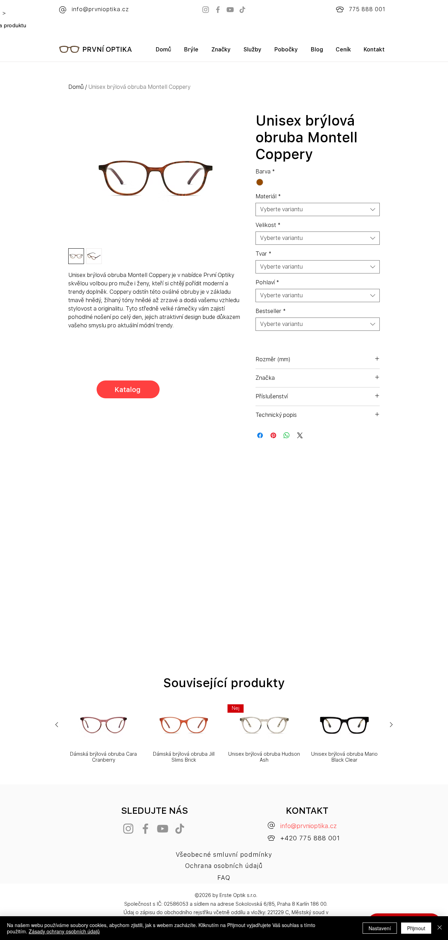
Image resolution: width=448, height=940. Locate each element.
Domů (76, 87)
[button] (221, 52)
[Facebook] (218, 9)
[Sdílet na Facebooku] (260, 435)
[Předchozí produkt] (56, 724)
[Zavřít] (439, 928)
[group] (224, 733)
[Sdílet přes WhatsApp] (286, 435)
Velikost (268, 225)
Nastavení (380, 928)
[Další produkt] (391, 724)
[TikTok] (242, 9)
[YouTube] (230, 9)
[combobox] (317, 209)
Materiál (268, 196)
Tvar (263, 253)
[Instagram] (205, 9)
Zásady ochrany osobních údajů (64, 931)
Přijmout (416, 928)
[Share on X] (300, 435)
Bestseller (270, 311)
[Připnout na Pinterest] (273, 435)
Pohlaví (267, 282)
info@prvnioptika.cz (308, 825)
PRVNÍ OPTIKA (107, 49)
